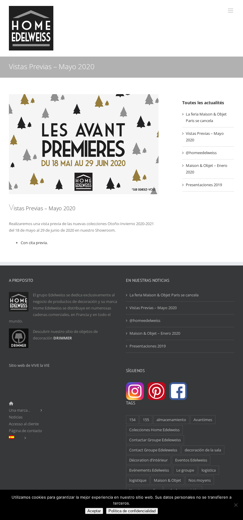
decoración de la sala (203, 450)
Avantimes (203, 419)
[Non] (236, 505)
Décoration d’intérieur (148, 460)
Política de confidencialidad (132, 511)
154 (132, 419)
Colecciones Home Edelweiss (154, 429)
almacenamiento (171, 419)
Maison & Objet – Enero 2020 (155, 333)
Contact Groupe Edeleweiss (153, 450)
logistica (209, 470)
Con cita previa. (34, 242)
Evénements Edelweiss (149, 470)
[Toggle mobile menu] (231, 10)
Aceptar (94, 511)
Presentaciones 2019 (204, 184)
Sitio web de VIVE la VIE (29, 365)
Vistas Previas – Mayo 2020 (153, 307)
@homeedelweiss (201, 152)
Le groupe (185, 470)
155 (146, 419)
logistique (137, 480)
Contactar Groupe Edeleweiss (155, 439)
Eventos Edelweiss (191, 460)
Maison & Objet (167, 480)
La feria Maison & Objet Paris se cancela (164, 295)
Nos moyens (199, 480)
